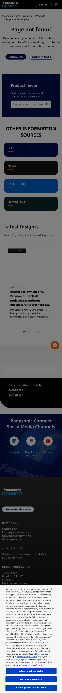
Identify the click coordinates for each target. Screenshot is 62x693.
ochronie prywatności (27, 656)
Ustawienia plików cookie (31, 671)
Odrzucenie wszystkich (31, 679)
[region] (31, 639)
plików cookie (40, 654)
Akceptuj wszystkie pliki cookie (31, 687)
